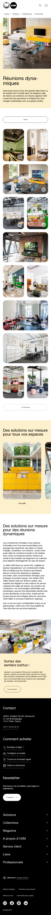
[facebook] (12, 903)
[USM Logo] (10, 5)
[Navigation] (46, 5)
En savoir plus (12, 689)
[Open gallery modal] (13, 145)
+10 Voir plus (25, 407)
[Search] (40, 5)
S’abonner (10, 797)
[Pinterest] (19, 903)
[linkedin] (26, 903)
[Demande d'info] (19, 156)
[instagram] (5, 903)
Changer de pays (22, 878)
